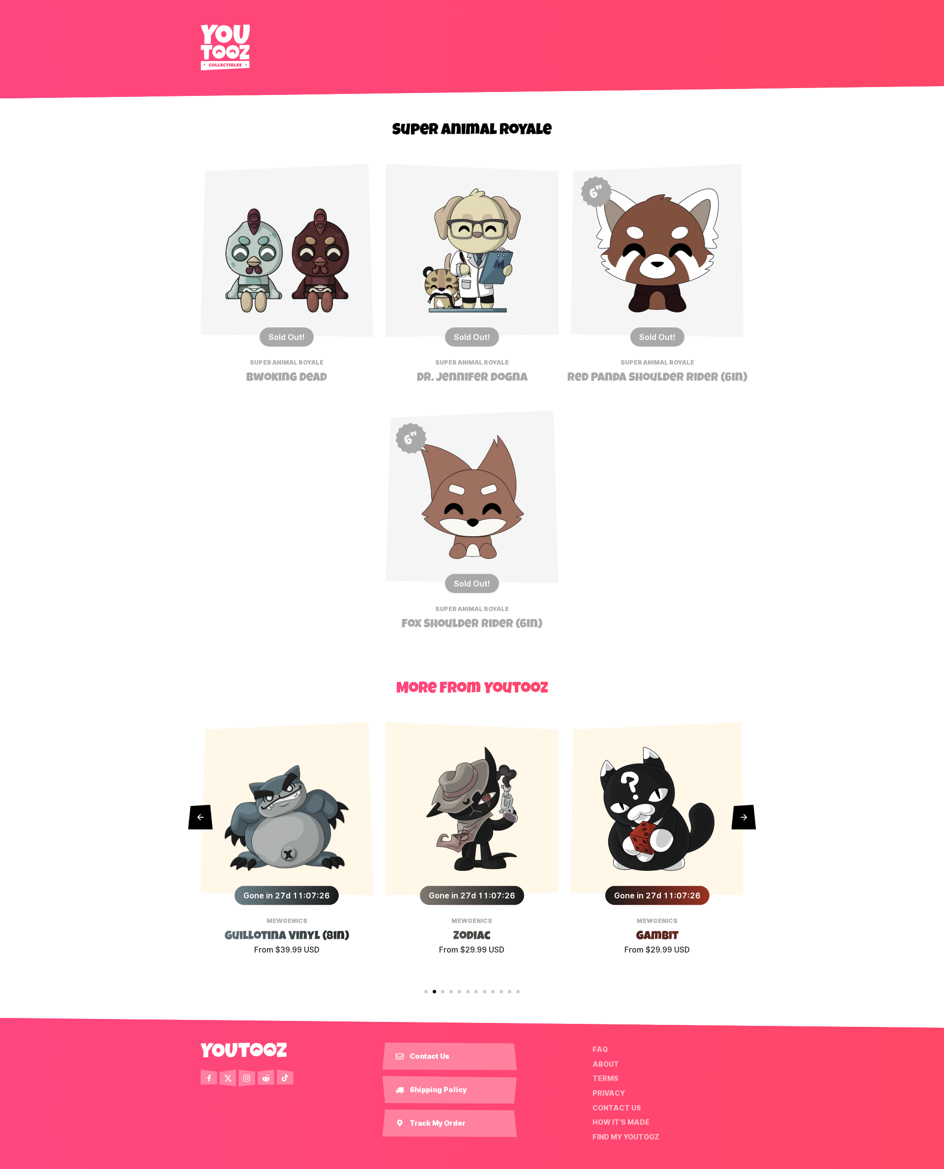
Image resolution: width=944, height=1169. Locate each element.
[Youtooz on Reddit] (266, 1078)
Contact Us (616, 1107)
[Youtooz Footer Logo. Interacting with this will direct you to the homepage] (244, 1050)
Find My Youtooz (625, 1137)
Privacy (608, 1093)
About (605, 1064)
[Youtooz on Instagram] (246, 1078)
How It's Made (620, 1122)
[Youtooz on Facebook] (209, 1078)
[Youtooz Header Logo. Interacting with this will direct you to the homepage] (225, 47)
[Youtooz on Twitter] (227, 1078)
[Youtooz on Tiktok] (285, 1078)
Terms (605, 1078)
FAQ (600, 1049)
